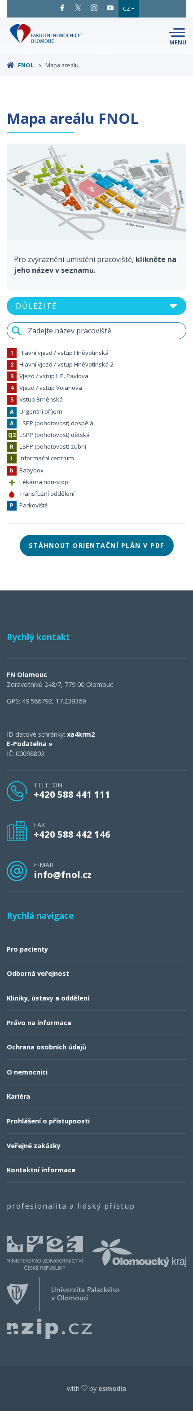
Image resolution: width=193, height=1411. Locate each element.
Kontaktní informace (41, 1170)
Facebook (62, 8)
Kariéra (18, 1096)
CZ (126, 8)
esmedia (112, 1388)
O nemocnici (27, 1072)
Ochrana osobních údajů (46, 1047)
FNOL (26, 65)
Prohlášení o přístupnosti (48, 1121)
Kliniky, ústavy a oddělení (48, 998)
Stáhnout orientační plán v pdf (97, 545)
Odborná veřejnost (38, 973)
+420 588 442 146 (72, 834)
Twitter (78, 8)
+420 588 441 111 (72, 794)
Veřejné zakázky (34, 1145)
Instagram (94, 8)
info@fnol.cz (63, 874)
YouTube (110, 8)
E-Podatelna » (30, 743)
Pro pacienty (27, 949)
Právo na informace (39, 1022)
